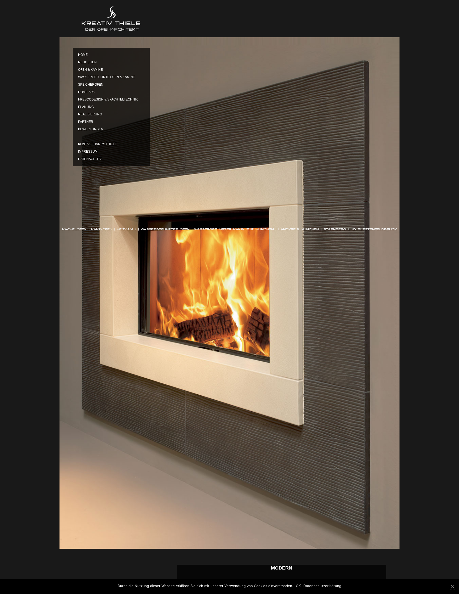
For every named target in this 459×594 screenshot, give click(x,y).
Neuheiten (87, 62)
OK (298, 586)
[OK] (452, 586)
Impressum (87, 151)
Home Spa (86, 92)
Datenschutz (90, 159)
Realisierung (90, 114)
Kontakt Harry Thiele (97, 144)
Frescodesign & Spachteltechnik (108, 99)
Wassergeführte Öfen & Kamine (106, 77)
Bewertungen (90, 129)
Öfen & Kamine (90, 70)
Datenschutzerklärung (322, 586)
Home (83, 55)
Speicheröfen (90, 84)
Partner (85, 122)
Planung (86, 107)
